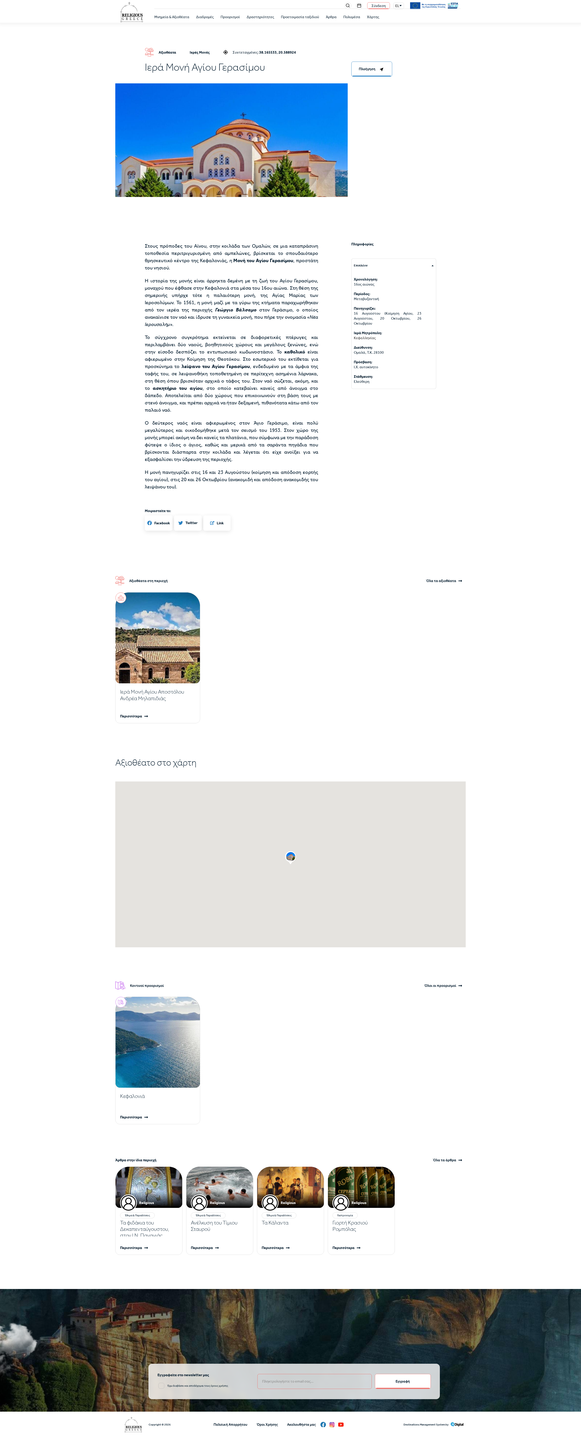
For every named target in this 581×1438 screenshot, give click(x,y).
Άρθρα (331, 17)
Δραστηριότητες (260, 17)
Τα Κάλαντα (275, 1222)
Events (359, 5)
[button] (231, 159)
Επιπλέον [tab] (361, 265)
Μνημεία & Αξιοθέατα (171, 17)
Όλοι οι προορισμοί (440, 986)
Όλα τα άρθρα (444, 1160)
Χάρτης (373, 17)
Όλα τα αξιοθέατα (441, 581)
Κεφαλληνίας (365, 338)
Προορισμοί (230, 17)
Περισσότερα (131, 716)
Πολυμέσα (351, 17)
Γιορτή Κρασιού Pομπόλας (350, 1225)
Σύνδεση (379, 6)
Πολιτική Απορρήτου (230, 1424)
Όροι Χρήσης (267, 1424)
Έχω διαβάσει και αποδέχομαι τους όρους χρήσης (197, 1385)
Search (348, 5)
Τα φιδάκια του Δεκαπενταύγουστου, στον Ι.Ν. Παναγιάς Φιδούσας (144, 1232)
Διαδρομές (205, 17)
